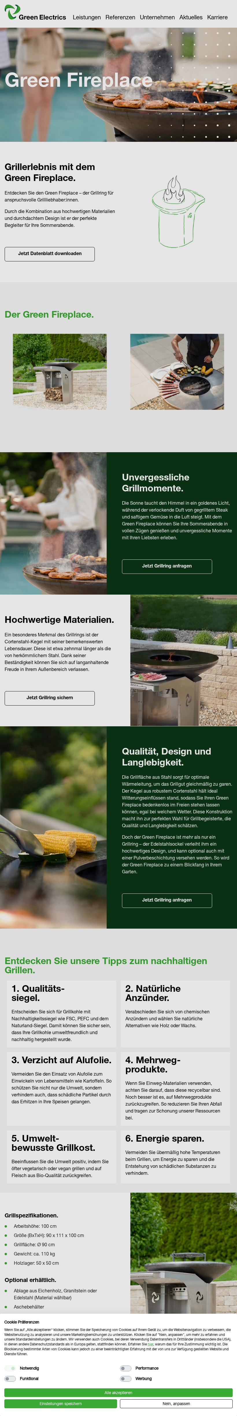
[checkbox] (10, 1368)
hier (150, 1344)
